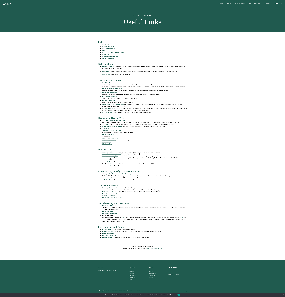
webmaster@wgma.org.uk (154, 248)
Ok (179, 294)
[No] (283, 295)
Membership (152, 273)
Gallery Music (105, 44)
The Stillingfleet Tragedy (109, 205)
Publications (133, 275)
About (228, 4)
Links (276, 4)
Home (221, 4)
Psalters (104, 50)
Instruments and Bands (108, 58)
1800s (181, 217)
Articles (132, 273)
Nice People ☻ (106, 292)
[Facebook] (186, 291)
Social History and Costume (110, 56)
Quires (267, 4)
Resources (133, 277)
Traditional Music (107, 54)
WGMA (7, 3)
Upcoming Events (239, 4)
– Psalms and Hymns (111, 130)
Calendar (132, 271)
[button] (261, 4)
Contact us (152, 275)
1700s (123, 217)
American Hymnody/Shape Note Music (113, 52)
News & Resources (254, 4)
